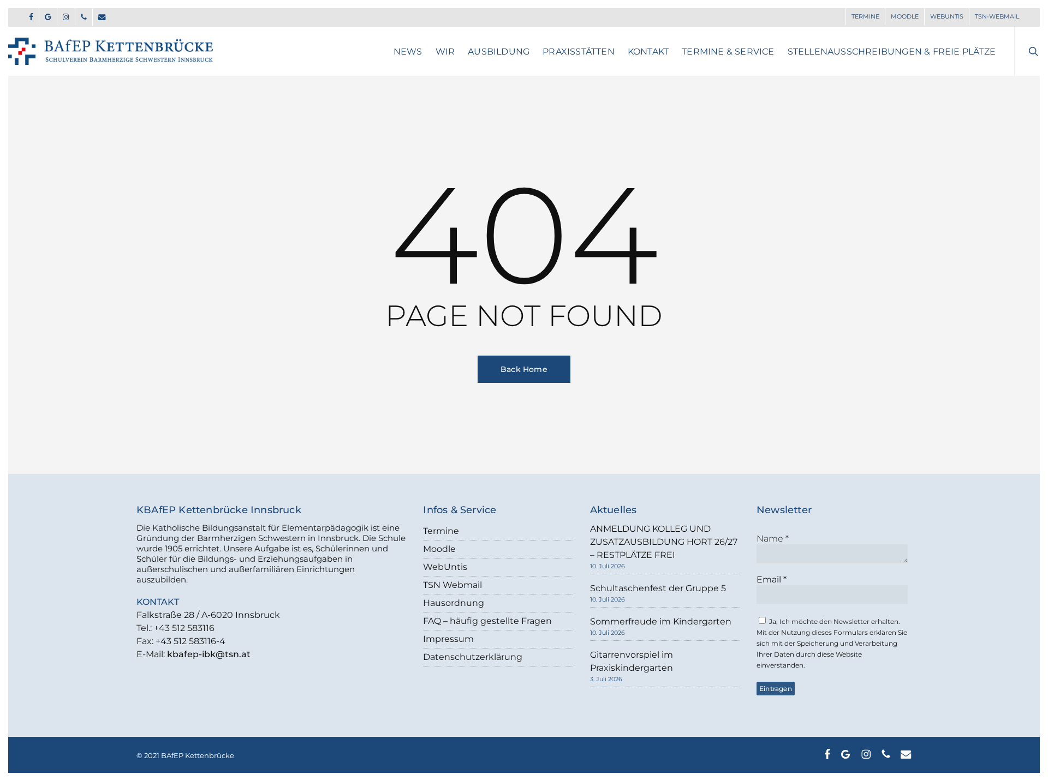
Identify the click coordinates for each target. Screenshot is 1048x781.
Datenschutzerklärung (472, 657)
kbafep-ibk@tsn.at (209, 654)
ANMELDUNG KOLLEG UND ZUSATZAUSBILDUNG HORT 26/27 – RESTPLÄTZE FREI (663, 542)
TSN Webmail (452, 585)
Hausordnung (453, 603)
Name (773, 538)
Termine (441, 531)
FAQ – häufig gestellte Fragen (487, 621)
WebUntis (445, 567)
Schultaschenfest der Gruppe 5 (658, 588)
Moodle (439, 549)
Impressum (448, 639)
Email (772, 579)
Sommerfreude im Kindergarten (660, 621)
